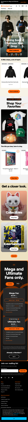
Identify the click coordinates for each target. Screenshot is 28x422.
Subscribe (22, 370)
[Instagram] (8, 377)
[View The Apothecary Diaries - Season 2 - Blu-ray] (10, 158)
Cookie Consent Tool (5, 399)
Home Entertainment (5, 387)
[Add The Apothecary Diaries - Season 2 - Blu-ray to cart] (18, 151)
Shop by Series (4, 389)
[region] (14, 75)
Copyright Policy (4, 401)
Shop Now (14, 178)
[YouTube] (12, 377)
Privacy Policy (4, 403)
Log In (14, 356)
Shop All (10, 8)
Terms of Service (4, 405)
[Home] (6, 6)
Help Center (17, 383)
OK (14, 418)
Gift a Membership (19, 389)
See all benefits (9, 312)
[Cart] (26, 6)
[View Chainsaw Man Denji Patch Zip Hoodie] (10, 72)
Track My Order (18, 385)
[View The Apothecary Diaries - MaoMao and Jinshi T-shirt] (19, 119)
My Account (17, 387)
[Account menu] (16, 6)
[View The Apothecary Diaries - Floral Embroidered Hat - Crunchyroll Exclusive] (19, 133)
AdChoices (3, 397)
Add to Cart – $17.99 (14, 328)
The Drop (3, 8)
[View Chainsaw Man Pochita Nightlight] (8, 137)
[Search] (19, 6)
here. (17, 414)
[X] (5, 377)
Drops (2, 383)
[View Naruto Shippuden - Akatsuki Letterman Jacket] (12, 129)
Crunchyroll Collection (5, 385)
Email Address (4, 368)
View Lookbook (14, 50)
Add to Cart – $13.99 (14, 300)
